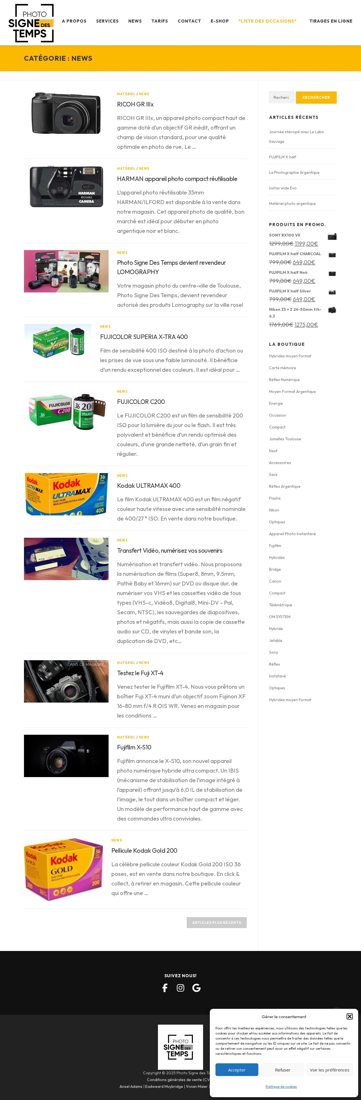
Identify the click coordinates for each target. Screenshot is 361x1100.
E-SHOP (220, 21)
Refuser (282, 1070)
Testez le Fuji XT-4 (140, 673)
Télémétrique (280, 604)
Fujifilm (275, 545)
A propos (74, 21)
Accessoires (280, 462)
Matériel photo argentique (292, 203)
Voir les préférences (329, 1070)
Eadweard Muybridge (164, 1086)
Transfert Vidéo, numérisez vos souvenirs (169, 550)
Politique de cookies (281, 1086)
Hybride (276, 628)
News (135, 21)
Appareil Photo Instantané (292, 533)
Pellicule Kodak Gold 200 (144, 850)
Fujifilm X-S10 (134, 747)
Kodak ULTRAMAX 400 (148, 485)
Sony (273, 652)
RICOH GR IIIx (135, 104)
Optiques (277, 521)
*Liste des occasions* (267, 21)
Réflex (274, 664)
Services (107, 21)
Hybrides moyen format (290, 355)
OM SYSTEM (279, 616)
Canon (275, 581)
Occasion (277, 415)
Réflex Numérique (284, 379)
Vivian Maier (197, 1086)
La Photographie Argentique (294, 172)
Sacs (273, 474)
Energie (276, 403)
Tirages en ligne (331, 21)
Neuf (273, 450)
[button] (350, 1016)
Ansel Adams (131, 1086)
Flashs (275, 498)
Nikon (274, 510)
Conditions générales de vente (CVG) (180, 1079)
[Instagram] (180, 988)
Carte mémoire (282, 367)
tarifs (159, 21)
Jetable (275, 640)
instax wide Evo (283, 188)
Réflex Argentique (285, 486)
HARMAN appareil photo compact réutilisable (177, 179)
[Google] (196, 988)
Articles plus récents (216, 922)
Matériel (126, 94)
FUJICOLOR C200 (141, 402)
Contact (189, 21)
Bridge (275, 569)
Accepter (237, 1070)
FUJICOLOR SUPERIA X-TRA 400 (144, 337)
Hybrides (277, 557)
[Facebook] (164, 988)
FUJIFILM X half (282, 156)
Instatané (277, 676)
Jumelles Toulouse (285, 438)
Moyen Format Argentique (292, 391)
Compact (277, 427)
